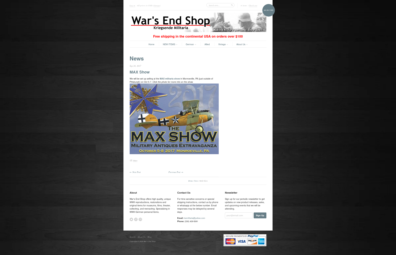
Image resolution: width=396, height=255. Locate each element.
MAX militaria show (170, 78)
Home (151, 44)
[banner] (198, 22)
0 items (244, 5)
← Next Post (135, 172)
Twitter (131, 219)
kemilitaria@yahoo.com (194, 217)
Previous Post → (175, 172)
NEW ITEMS (169, 44)
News (137, 58)
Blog (150, 237)
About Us (241, 44)
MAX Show (140, 72)
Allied (207, 44)
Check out (253, 5)
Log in (132, 5)
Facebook (136, 219)
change (157, 5)
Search (133, 237)
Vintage (222, 44)
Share (135, 160)
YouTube (140, 219)
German (190, 44)
